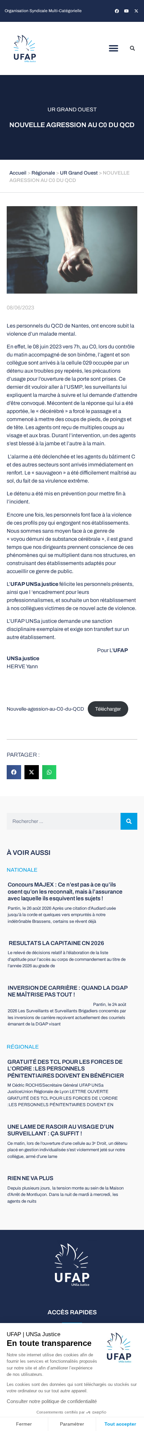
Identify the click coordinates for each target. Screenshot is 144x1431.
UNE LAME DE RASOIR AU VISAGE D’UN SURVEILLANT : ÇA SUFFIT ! (60, 1130)
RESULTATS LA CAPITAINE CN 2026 (56, 943)
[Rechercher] (129, 821)
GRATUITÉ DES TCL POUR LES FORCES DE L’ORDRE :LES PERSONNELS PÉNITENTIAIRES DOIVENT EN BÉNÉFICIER (65, 1069)
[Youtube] (127, 11)
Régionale (43, 173)
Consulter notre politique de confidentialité (52, 1401)
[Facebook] (117, 11)
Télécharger (108, 709)
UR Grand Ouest (72, 109)
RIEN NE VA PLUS (30, 1178)
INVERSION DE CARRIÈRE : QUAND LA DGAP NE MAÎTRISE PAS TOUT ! (67, 991)
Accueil (17, 173)
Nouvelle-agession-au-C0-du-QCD (45, 709)
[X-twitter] (136, 11)
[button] (113, 48)
